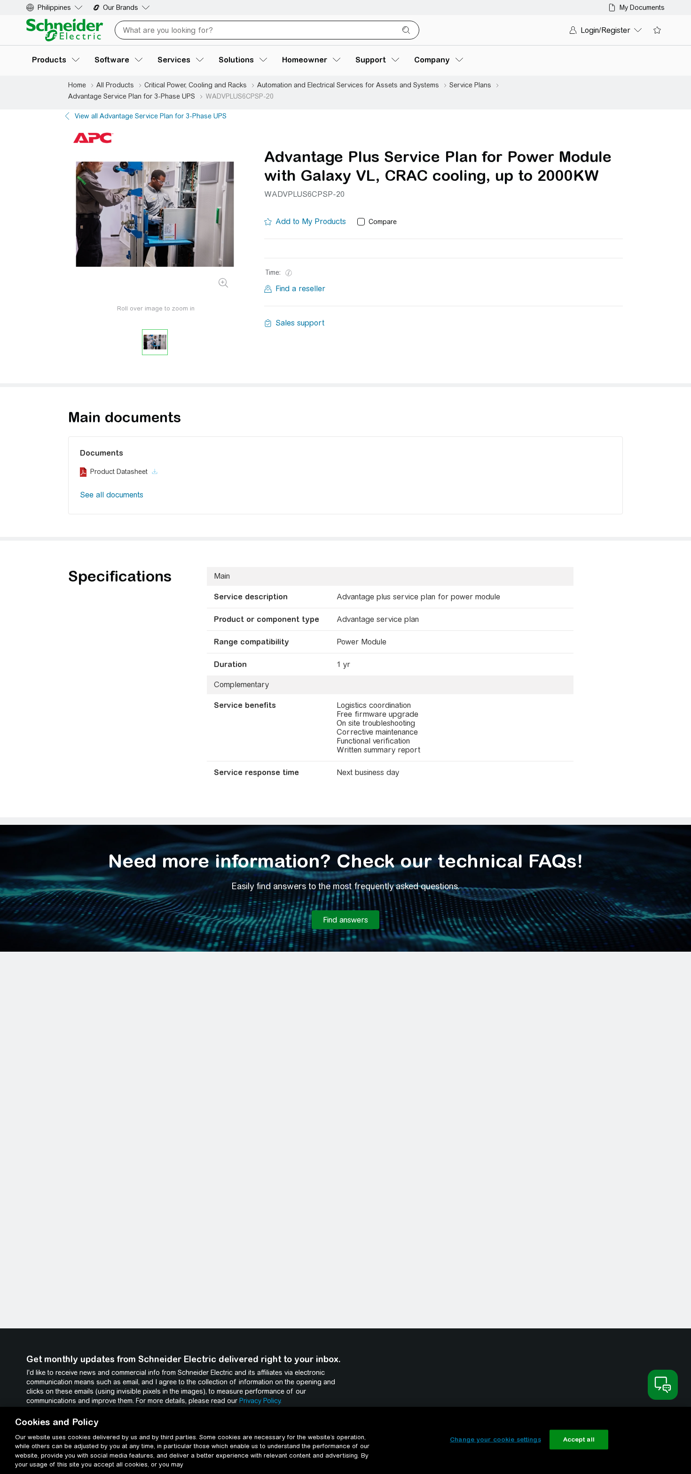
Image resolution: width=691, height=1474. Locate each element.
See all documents (111, 494)
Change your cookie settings (495, 1439)
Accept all (579, 1439)
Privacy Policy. (260, 1400)
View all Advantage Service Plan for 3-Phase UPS (151, 116)
